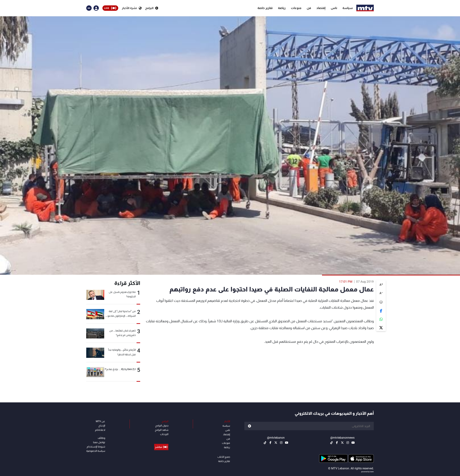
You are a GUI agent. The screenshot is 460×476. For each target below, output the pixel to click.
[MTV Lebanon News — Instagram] (347, 442)
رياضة (282, 8)
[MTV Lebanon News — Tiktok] (331, 442)
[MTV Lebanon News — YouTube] (353, 442)
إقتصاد (320, 8)
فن (309, 8)
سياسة (347, 8)
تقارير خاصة (265, 8)
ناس (334, 8)
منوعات (296, 8)
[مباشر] (161, 439)
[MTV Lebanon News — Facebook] (337, 442)
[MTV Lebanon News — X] (342, 442)
